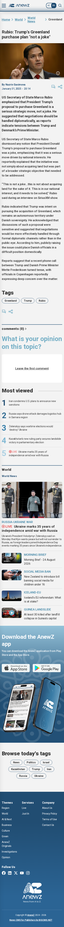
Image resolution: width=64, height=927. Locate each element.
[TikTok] (34, 873)
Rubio (42, 300)
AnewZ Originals (6, 844)
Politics (31, 762)
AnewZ (30, 915)
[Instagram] (28, 873)
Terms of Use (49, 819)
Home (6, 19)
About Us (47, 808)
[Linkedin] (10, 873)
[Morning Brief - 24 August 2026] (12, 558)
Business (7, 825)
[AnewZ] (32, 893)
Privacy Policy (49, 813)
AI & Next (7, 819)
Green (5, 836)
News (16, 762)
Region (5, 808)
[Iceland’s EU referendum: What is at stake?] (12, 596)
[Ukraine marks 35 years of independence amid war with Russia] (32, 500)
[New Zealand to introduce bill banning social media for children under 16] (12, 575)
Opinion (6, 857)
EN (53, 5)
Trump (28, 300)
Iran (49, 769)
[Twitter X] (16, 873)
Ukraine (38, 776)
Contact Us (48, 825)
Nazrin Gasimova (15, 84)
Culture (6, 830)
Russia (23, 776)
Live (24, 808)
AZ (49, 5)
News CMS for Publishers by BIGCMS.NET (30, 920)
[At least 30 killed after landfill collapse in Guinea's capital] (12, 613)
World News (31, 19)
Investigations (9, 851)
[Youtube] (22, 873)
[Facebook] (4, 873)
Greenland (11, 300)
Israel (46, 762)
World (19, 19)
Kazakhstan (18, 769)
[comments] (53, 87)
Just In (25, 813)
